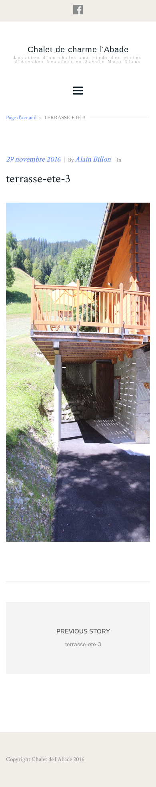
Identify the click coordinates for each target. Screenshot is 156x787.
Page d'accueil (21, 117)
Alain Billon (93, 159)
